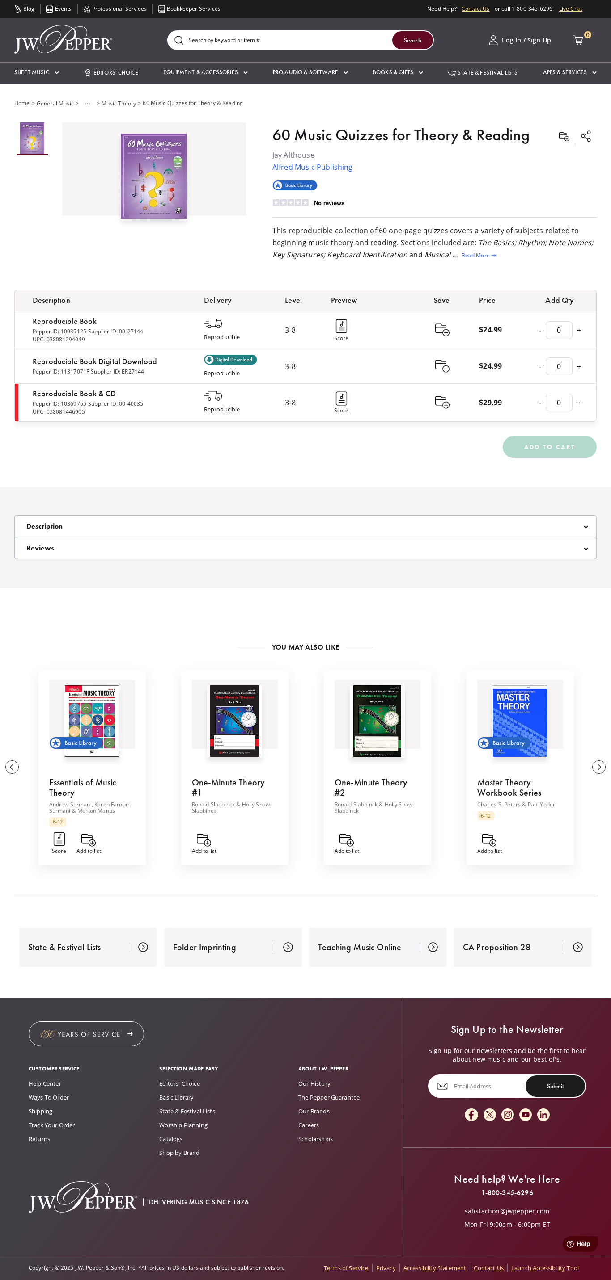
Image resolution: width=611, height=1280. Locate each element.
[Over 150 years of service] (86, 1033)
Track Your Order (52, 1125)
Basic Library (176, 1097)
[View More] (88, 104)
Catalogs (170, 1139)
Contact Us (476, 9)
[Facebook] (471, 1115)
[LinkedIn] (543, 1115)
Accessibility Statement (435, 1268)
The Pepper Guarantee (329, 1097)
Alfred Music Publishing (312, 167)
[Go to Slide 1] (32, 138)
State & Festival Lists (187, 1111)
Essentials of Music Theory (82, 787)
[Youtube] (525, 1115)
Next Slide (599, 767)
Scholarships (315, 1139)
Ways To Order (49, 1097)
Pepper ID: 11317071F (61, 371)
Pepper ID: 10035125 (59, 331)
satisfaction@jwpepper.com (507, 1211)
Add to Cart (549, 447)
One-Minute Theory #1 (228, 787)
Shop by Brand (179, 1153)
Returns (39, 1139)
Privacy (386, 1268)
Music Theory (119, 103)
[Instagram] (507, 1115)
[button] (36, 72)
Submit (555, 1086)
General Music (55, 103)
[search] (179, 41)
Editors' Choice (179, 1083)
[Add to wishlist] (564, 137)
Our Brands (314, 1111)
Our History (314, 1083)
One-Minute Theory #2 (371, 787)
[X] (490, 1115)
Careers (308, 1125)
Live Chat (570, 9)
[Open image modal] (154, 179)
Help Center (45, 1083)
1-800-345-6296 (507, 1193)
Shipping (40, 1111)
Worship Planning (183, 1125)
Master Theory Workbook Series (509, 787)
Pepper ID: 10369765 (59, 403)
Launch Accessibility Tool (545, 1268)
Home (22, 103)
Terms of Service (346, 1268)
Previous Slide (12, 767)
